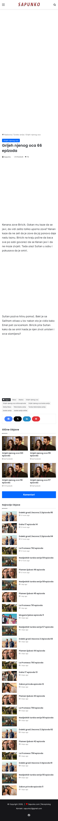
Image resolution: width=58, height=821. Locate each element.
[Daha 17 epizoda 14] (9, 528)
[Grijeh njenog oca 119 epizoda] (43, 443)
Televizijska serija (20, 407)
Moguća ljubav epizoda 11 (31, 615)
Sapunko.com (34, 804)
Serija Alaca (7, 407)
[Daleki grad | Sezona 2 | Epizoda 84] (9, 540)
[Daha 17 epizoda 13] (9, 676)
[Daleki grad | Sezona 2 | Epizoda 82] (9, 733)
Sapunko (7, 157)
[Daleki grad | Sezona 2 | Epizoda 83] (9, 643)
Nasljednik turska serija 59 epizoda (36, 557)
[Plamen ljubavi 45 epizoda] (9, 597)
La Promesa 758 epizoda (31, 753)
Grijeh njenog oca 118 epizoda (12, 481)
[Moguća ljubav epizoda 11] (9, 619)
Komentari (29, 494)
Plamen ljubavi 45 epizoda (32, 593)
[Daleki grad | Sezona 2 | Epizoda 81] (9, 767)
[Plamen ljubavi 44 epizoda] (9, 654)
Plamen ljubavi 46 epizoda (32, 569)
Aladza (21, 400)
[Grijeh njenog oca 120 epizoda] (15, 443)
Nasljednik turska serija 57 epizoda (36, 627)
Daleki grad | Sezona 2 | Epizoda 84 (36, 536)
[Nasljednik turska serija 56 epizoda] (9, 721)
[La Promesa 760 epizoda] (9, 665)
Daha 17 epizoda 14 (28, 524)
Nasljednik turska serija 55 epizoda (36, 774)
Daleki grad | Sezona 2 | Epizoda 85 (36, 512)
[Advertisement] (29, 40)
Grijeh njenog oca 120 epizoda (12, 454)
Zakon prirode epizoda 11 (31, 786)
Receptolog (46, 804)
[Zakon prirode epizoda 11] (9, 790)
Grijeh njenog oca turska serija (39, 403)
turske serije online (20, 410)
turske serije (7, 410)
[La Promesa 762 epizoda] (9, 551)
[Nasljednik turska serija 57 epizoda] (9, 631)
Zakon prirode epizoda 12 (31, 684)
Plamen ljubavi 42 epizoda (32, 741)
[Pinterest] (36, 418)
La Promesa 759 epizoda (31, 708)
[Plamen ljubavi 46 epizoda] (9, 573)
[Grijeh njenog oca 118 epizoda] (15, 470)
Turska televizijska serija (36, 407)
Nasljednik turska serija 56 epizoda (36, 717)
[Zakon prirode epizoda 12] (9, 688)
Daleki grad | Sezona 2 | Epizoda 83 (36, 639)
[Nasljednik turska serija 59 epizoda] (9, 561)
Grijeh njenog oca (33, 135)
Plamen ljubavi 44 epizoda (32, 650)
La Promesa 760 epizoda (31, 662)
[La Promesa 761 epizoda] (9, 608)
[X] (18, 418)
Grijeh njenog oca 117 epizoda (40, 481)
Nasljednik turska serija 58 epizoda (36, 581)
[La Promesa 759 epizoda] (9, 710)
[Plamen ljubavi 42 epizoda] (9, 745)
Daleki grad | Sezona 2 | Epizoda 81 (35, 763)
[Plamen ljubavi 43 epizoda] (9, 700)
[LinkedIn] (27, 418)
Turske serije (18, 135)
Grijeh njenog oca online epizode (14, 403)
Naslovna (8, 135)
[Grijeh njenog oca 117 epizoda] (43, 470)
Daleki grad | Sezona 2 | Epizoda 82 (36, 729)
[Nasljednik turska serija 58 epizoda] (9, 585)
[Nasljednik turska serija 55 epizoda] (9, 778)
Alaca (14, 400)
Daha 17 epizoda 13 (28, 672)
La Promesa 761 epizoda (31, 605)
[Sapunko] (29, 4)
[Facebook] (8, 418)
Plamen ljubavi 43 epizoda (32, 696)
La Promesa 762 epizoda (31, 548)
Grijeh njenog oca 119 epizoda (40, 454)
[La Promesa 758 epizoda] (9, 756)
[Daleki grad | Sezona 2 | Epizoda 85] (9, 516)
